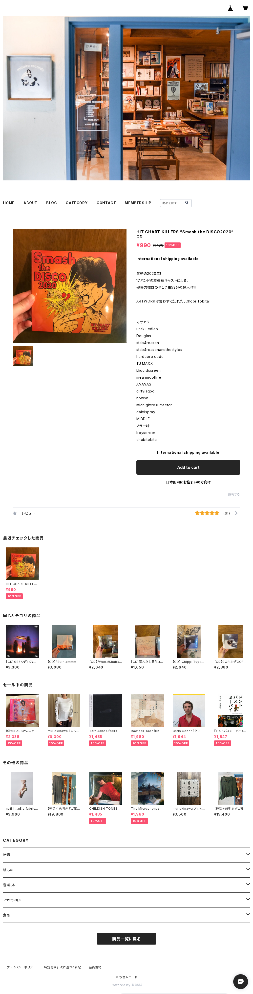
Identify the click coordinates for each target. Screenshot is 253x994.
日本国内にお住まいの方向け (188, 482)
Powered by (121, 985)
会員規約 (95, 967)
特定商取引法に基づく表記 (62, 967)
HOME (9, 203)
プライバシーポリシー (21, 967)
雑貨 (6, 855)
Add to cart (188, 467)
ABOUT (30, 203)
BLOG (51, 203)
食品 (6, 915)
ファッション (12, 900)
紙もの (8, 870)
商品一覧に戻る (126, 938)
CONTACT (106, 203)
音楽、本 (9, 885)
